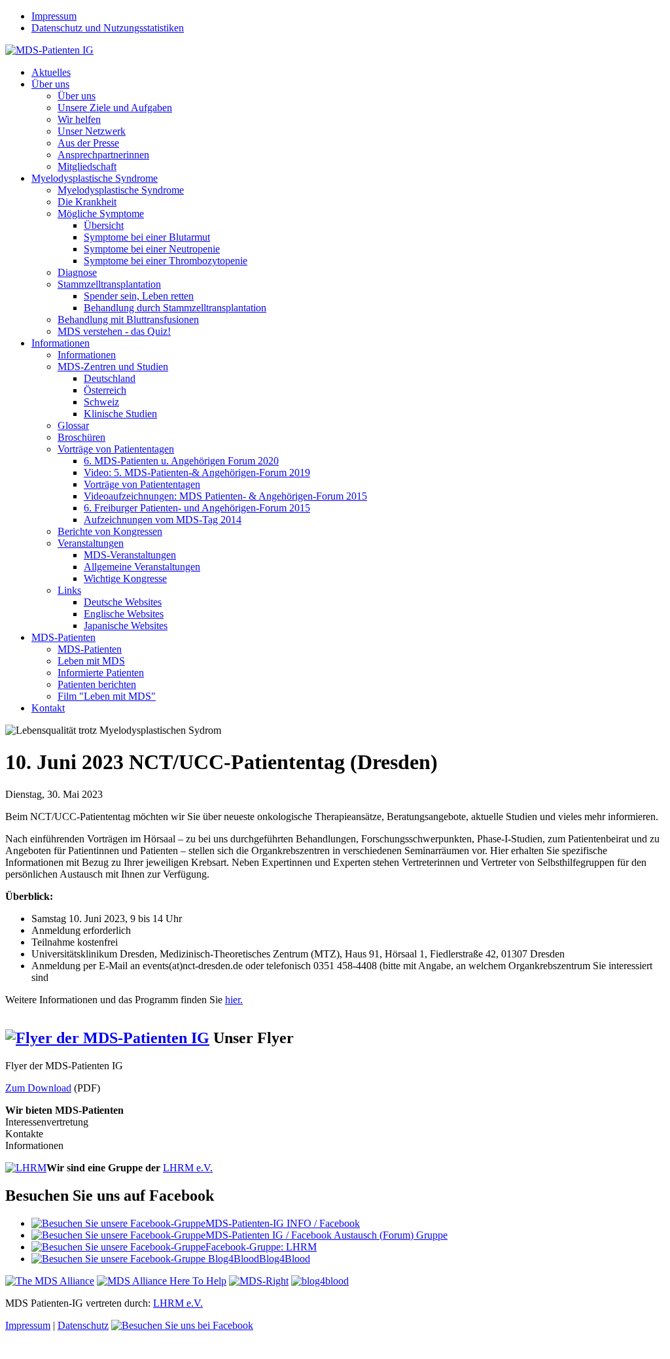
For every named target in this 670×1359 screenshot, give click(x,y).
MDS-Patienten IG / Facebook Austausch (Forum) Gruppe (326, 1235)
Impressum (54, 16)
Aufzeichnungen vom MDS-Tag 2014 (162, 519)
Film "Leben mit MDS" (107, 696)
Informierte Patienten (101, 672)
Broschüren (81, 437)
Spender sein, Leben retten (139, 295)
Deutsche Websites (123, 602)
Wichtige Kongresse (125, 578)
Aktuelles (51, 72)
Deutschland (109, 378)
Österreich (105, 390)
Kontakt (48, 708)
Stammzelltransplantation (109, 284)
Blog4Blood (284, 1258)
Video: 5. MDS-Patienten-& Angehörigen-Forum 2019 (197, 472)
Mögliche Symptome (101, 213)
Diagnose (77, 272)
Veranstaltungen (91, 543)
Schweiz (101, 401)
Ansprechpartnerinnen (103, 154)
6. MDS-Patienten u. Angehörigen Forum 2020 (181, 460)
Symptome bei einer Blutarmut (147, 237)
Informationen (60, 343)
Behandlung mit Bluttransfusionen (128, 319)
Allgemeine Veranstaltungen (142, 566)
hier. (234, 999)
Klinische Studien (120, 413)
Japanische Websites (126, 625)
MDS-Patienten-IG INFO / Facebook (282, 1223)
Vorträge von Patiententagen (116, 449)
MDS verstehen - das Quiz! (114, 331)
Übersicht (104, 225)
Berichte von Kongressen (110, 531)
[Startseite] (49, 50)
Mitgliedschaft (87, 166)
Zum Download (38, 1087)
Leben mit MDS (91, 660)
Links (69, 590)
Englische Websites (124, 613)
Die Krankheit (87, 201)
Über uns (50, 84)
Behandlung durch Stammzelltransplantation (175, 307)
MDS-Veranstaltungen (130, 554)
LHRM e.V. (188, 1167)
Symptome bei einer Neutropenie (152, 248)
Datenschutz (83, 1325)
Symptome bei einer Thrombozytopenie (165, 260)
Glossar (73, 425)
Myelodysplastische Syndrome (94, 178)
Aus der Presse (88, 142)
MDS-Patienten (63, 637)
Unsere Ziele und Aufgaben (115, 107)
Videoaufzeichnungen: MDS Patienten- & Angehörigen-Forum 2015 (225, 496)
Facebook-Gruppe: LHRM (261, 1246)
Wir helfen (79, 119)
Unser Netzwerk (92, 131)
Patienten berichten (97, 684)
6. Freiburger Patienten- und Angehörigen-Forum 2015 (197, 507)
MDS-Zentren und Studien (113, 366)
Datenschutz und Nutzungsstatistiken (107, 27)
